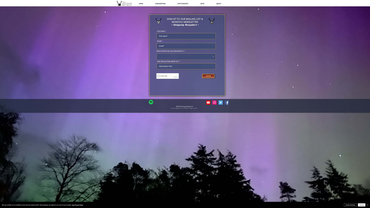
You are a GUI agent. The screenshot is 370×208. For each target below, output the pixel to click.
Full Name (161, 31)
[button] (165, 4)
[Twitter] (221, 102)
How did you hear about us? (168, 61)
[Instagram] (214, 102)
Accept (362, 205)
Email (159, 41)
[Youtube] (208, 102)
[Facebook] (227, 102)
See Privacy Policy (77, 205)
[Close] (368, 204)
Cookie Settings (350, 205)
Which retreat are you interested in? (170, 51)
